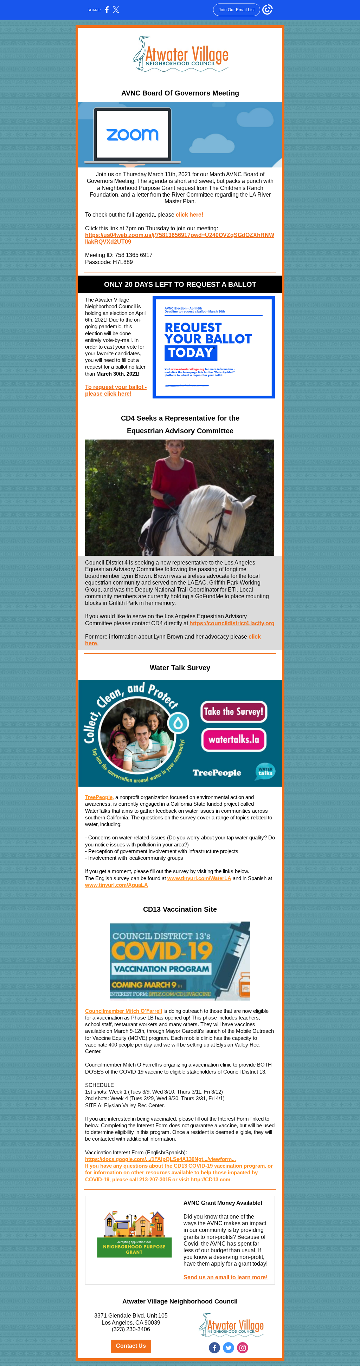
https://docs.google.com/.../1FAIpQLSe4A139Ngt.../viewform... (160, 1159)
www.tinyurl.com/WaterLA (199, 878)
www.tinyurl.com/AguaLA (116, 885)
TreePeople (98, 797)
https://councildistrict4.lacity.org (232, 623)
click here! (189, 215)
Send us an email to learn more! (226, 1277)
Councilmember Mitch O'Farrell (123, 1011)
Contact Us (131, 1346)
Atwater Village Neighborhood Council (180, 1301)
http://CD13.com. (211, 1179)
